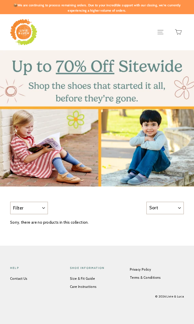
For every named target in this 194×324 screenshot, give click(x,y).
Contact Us (19, 278)
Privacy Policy (140, 269)
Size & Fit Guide (82, 278)
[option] (97, 118)
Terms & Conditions (145, 277)
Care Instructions (83, 287)
